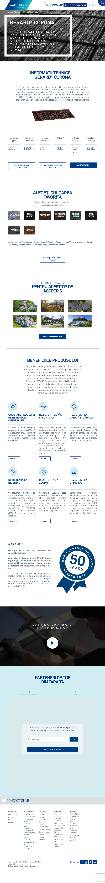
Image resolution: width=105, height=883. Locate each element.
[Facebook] (82, 862)
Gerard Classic (44, 814)
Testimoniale (74, 816)
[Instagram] (90, 862)
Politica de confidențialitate (18, 866)
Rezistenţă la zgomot (59, 840)
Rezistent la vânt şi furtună (51, 416)
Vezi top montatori (52, 749)
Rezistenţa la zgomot (48, 481)
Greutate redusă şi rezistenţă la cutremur (58, 817)
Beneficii (57, 812)
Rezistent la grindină (78, 481)
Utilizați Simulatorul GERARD (52, 258)
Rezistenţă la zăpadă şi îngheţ (59, 830)
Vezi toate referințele (52, 336)
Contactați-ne (83, 165)
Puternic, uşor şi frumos (29, 834)
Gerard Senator (44, 832)
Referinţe (73, 828)
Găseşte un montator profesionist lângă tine (74, 822)
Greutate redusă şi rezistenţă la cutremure (21, 417)
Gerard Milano (44, 827)
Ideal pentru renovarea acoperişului (28, 828)
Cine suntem (12, 814)
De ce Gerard (29, 812)
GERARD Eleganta (42, 838)
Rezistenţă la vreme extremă (29, 815)
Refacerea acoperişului (75, 813)
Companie (12, 812)
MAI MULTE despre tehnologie (21, 166)
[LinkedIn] (95, 862)
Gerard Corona (44, 829)
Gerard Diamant (42, 818)
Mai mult (14, 458)
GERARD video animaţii (75, 836)
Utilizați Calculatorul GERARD (52, 166)
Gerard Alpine (44, 835)
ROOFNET (73, 840)
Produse (42, 812)
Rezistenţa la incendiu (17, 481)
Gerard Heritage (42, 823)
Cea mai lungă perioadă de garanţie (29, 821)
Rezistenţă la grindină (59, 845)
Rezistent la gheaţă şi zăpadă (81, 416)
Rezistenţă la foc (59, 836)
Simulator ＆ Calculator (74, 832)
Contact (11, 822)
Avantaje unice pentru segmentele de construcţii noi (29, 845)
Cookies (33, 866)
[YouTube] (86, 862)
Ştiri (9, 820)
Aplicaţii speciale (27, 838)
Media (10, 817)
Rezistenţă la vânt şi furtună (59, 824)
